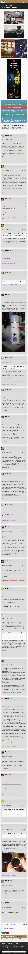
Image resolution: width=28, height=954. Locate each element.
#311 (25, 452)
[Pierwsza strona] (1, 132)
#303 (25, 203)
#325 (25, 907)
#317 (25, 618)
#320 (25, 756)
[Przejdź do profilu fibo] (2, 295)
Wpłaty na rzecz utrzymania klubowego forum (14, 104)
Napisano (7, 139)
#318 (25, 664)
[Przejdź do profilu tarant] (2, 199)
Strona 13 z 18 (14, 132)
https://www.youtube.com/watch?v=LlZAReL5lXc (11, 784)
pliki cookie (18, 945)
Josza (6, 588)
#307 (25, 299)
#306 (25, 277)
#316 (25, 593)
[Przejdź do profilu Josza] (2, 589)
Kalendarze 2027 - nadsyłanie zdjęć (14, 107)
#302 (25, 170)
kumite (6, 166)
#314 (25, 531)
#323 (25, 829)
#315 (25, 565)
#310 (25, 421)
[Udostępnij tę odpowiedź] (22, 139)
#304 (25, 229)
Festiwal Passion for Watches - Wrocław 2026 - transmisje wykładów (14, 111)
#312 (25, 478)
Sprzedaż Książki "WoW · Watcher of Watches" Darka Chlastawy (14, 115)
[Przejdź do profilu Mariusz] (2, 881)
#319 (25, 703)
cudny (9, 128)
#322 (25, 805)
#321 (25, 779)
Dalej (24, 924)
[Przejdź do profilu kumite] (2, 166)
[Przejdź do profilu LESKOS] (2, 135)
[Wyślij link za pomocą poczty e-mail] (6, 933)
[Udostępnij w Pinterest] (8, 933)
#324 (25, 885)
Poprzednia (5, 924)
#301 (25, 139)
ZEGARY (20, 128)
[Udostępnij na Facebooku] (4, 933)
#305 (25, 255)
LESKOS (7, 135)
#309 (25, 394)
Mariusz (7, 880)
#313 (25, 509)
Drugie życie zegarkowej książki (14, 101)
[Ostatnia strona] (26, 132)
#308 (25, 362)
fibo (6, 294)
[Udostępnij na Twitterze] (2, 933)
